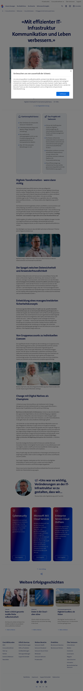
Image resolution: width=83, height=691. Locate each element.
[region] (42, 84)
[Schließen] (71, 71)
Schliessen (63, 94)
